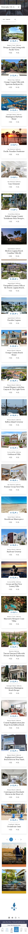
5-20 (14, 279)
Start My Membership (14, 925)
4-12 (14, 448)
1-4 (14, 210)
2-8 (14, 145)
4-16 (14, 41)
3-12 (14, 75)
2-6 (14, 177)
